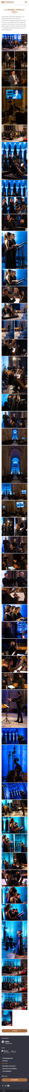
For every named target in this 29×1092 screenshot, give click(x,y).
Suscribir (14, 1080)
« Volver (14, 1030)
